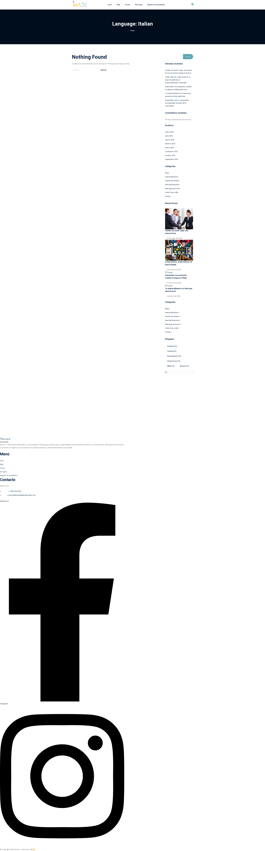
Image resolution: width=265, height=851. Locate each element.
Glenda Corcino (173, 361)
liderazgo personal (172, 188)
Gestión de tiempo (172, 180)
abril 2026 (169, 136)
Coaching (171, 351)
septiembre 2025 (171, 159)
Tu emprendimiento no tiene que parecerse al (178, 290)
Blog (118, 5)
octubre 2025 (170, 155)
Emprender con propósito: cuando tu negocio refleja (176, 276)
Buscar (188, 57)
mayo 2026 (169, 132)
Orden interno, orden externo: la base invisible (178, 263)
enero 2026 (169, 147)
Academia (172, 346)
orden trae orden (171, 192)
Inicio (110, 5)
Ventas (167, 196)
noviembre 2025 (171, 151)
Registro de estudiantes (156, 5)
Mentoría (184, 366)
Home (132, 30)
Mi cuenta (138, 5)
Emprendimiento (174, 356)
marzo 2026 (169, 140)
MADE (170, 366)
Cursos (127, 5)
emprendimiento (171, 177)
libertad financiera (172, 184)
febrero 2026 (170, 143)
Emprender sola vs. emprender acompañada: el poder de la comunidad (177, 103)
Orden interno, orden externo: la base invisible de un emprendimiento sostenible (177, 80)
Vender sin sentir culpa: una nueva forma (176, 232)
